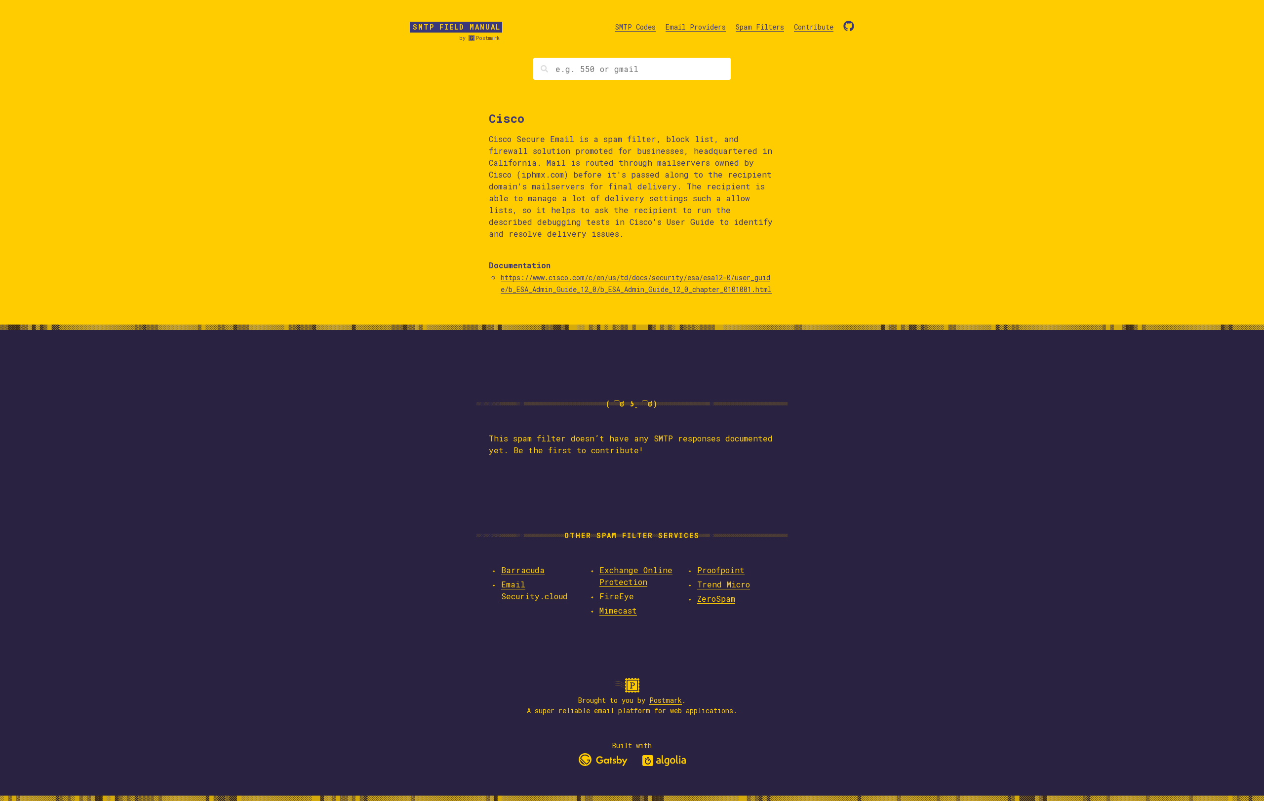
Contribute (813, 27)
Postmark (488, 38)
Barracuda (523, 570)
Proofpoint (721, 570)
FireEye (616, 596)
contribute (615, 450)
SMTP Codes (635, 27)
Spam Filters (760, 27)
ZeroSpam (716, 598)
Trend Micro (723, 584)
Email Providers (696, 27)
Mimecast (618, 610)
